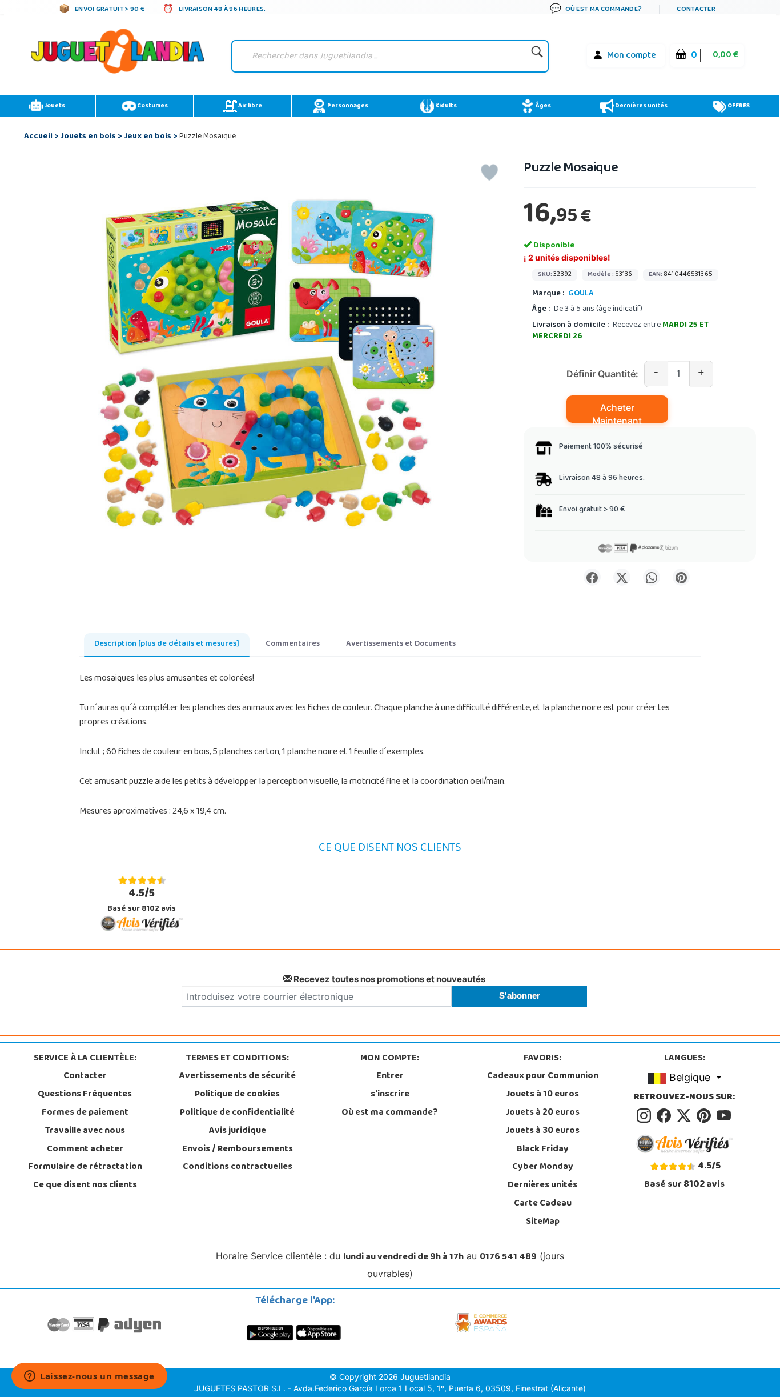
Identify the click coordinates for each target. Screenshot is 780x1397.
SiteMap (543, 1222)
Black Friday (543, 1149)
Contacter (85, 1076)
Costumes (152, 106)
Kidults (445, 106)
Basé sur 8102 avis (141, 900)
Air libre (249, 106)
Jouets (54, 106)
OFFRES (738, 106)
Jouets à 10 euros (542, 1095)
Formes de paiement (85, 1113)
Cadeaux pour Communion (542, 1076)
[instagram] (646, 1116)
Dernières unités (641, 106)
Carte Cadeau (543, 1204)
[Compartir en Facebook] (592, 577)
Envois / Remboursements (237, 1149)
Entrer (390, 1076)
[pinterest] (705, 1116)
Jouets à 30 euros (543, 1131)
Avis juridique (237, 1131)
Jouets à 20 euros (543, 1113)
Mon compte (631, 56)
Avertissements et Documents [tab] (401, 644)
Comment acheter (85, 1149)
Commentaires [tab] (293, 644)
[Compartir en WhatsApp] (651, 577)
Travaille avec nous (85, 1131)
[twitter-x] (685, 1116)
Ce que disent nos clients (85, 1185)
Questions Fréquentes (85, 1095)
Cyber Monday (542, 1167)
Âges (542, 106)
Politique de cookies (237, 1095)
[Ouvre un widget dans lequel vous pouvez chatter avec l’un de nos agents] (89, 1377)
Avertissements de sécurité (237, 1076)
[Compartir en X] (621, 577)
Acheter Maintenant (617, 412)
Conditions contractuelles (237, 1167)
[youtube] (724, 1116)
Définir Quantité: (602, 373)
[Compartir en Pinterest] (681, 577)
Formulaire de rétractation (85, 1167)
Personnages (347, 106)
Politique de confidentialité (237, 1113)
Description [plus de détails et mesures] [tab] (166, 644)
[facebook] (666, 1116)
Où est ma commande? (389, 1113)
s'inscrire (390, 1095)
